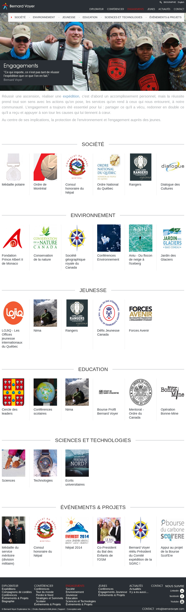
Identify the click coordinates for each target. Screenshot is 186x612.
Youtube (175, 601)
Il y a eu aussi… (139, 591)
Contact (179, 9)
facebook (174, 596)
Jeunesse (68, 17)
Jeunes (151, 9)
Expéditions (9, 588)
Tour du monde (45, 591)
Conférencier (115, 9)
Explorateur (97, 9)
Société (20, 17)
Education (90, 17)
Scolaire (41, 601)
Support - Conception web (69, 609)
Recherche (161, 2)
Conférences (9, 595)
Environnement (44, 17)
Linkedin (174, 590)
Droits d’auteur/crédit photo (44, 609)
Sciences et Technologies (123, 17)
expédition (71, 96)
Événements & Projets (165, 17)
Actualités (164, 9)
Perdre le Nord (44, 595)
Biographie (170, 2)
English (181, 2)
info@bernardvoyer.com (170, 609)
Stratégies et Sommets (49, 598)
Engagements (136, 9)
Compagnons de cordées (17, 591)
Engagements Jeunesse (112, 591)
